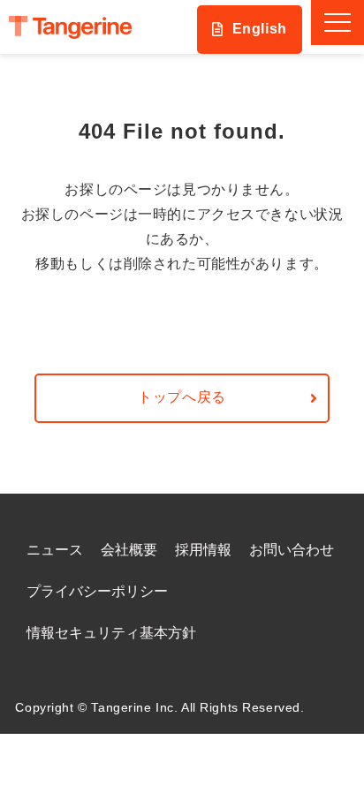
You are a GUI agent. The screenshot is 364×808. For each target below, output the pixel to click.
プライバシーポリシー (97, 591)
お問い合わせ (291, 549)
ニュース (55, 549)
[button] (337, 22)
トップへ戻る (182, 396)
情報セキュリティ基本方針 (111, 632)
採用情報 (203, 549)
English (259, 28)
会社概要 (129, 549)
